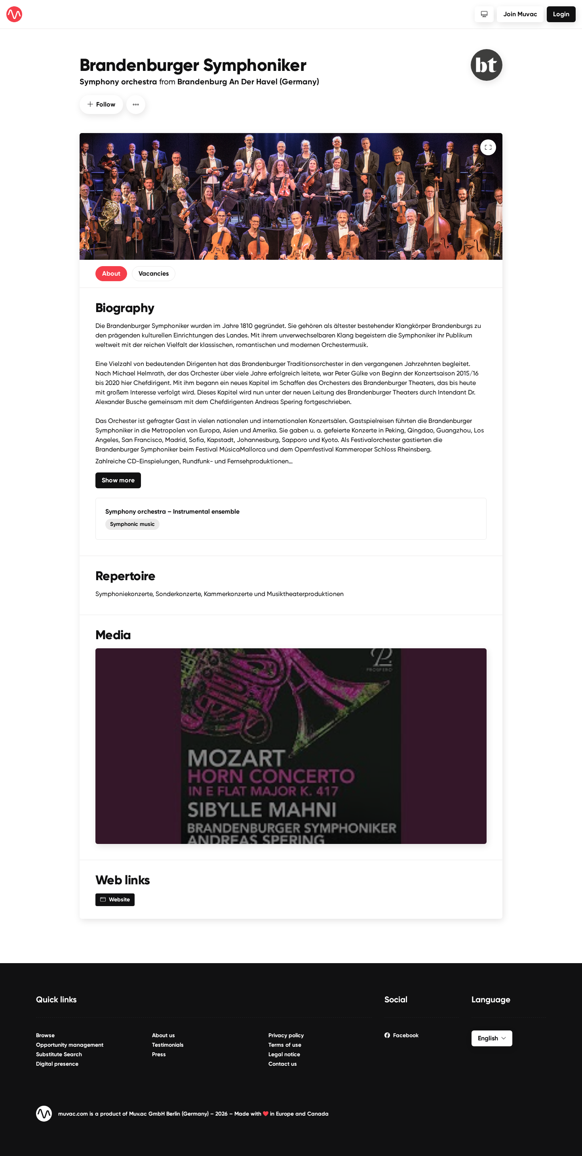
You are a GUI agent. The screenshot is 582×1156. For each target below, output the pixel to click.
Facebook (405, 1035)
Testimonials (168, 1045)
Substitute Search (59, 1054)
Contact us (282, 1064)
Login (561, 14)
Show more (118, 480)
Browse (45, 1035)
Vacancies (154, 273)
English (488, 1038)
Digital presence (57, 1064)
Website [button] (119, 899)
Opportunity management (69, 1045)
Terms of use (284, 1045)
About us (163, 1035)
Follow (105, 104)
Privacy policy (286, 1035)
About (111, 273)
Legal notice (284, 1054)
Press (159, 1054)
